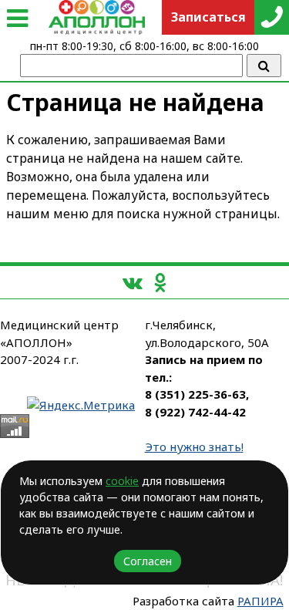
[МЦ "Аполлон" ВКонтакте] (133, 282)
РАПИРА (260, 600)
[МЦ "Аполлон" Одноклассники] (159, 282)
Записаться (208, 16)
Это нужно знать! (194, 446)
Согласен (147, 561)
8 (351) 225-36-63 (195, 394)
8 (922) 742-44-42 (195, 412)
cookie (122, 481)
